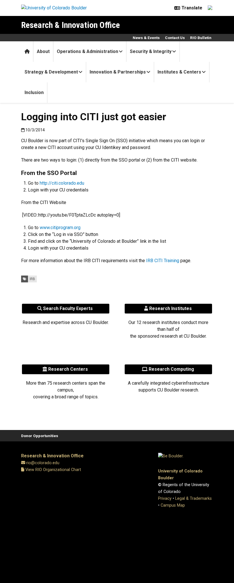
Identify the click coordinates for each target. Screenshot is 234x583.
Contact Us (175, 37)
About (43, 51)
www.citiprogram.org (60, 227)
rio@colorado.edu (42, 462)
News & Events (146, 37)
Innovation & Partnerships (118, 72)
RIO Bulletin (200, 37)
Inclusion (34, 92)
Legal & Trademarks (193, 498)
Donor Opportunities (39, 435)
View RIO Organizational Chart (52, 469)
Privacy (165, 498)
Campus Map (173, 505)
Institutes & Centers (179, 72)
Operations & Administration (87, 51)
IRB (32, 279)
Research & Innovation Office (70, 25)
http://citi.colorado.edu (62, 183)
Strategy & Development (51, 72)
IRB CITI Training (162, 260)
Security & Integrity (151, 51)
